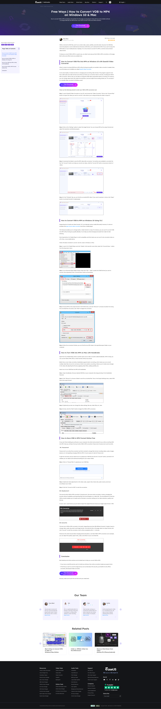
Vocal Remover (74, 672)
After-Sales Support (92, 675)
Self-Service (90, 670)
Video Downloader (60, 670)
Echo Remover (74, 682)
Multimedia (46, 2)
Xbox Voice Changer (44, 679)
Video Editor (58, 672)
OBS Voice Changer (44, 682)
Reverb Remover (74, 684)
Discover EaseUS (91, 685)
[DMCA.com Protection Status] (98, 705)
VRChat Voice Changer (44, 684)
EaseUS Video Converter (85, 69)
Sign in (110, 2)
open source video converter (73, 226)
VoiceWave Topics (43, 675)
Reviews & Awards (91, 688)
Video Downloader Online (61, 686)
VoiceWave (73, 670)
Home (41, 6)
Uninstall (41, 705)
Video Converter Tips (48, 6)
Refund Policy (45, 705)
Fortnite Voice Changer (44, 691)
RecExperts (58, 679)
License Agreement (92, 690)
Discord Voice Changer (44, 677)
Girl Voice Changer (43, 686)
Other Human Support (92, 679)
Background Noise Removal (77, 689)
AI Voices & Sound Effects (61, 691)
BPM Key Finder (74, 677)
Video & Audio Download (45, 670)
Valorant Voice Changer (76, 691)
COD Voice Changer (44, 689)
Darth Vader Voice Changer (45, 693)
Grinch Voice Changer (75, 696)
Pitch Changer (74, 675)
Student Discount (91, 695)
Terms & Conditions (52, 705)
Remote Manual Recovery (93, 677)
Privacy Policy (91, 692)
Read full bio (47, 615)
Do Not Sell (58, 705)
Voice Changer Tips (44, 672)
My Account (63, 705)
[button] (121, 609)
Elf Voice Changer (75, 693)
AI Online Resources (60, 693)
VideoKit (57, 677)
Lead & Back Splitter (75, 679)
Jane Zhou (65, 38)
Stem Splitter (74, 686)
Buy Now (87, 2)
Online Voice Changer (60, 688)
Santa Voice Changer (44, 696)
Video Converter (59, 675)
